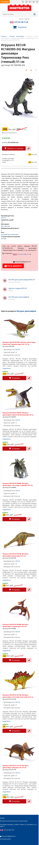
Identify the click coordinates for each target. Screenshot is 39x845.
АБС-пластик (5, 226)
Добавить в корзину (15, 148)
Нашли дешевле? (10, 133)
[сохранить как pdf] (36, 70)
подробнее (6, 368)
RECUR (3, 218)
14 (2, 222)
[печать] (31, 70)
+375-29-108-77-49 (20, 22)
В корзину (16, 378)
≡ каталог (5, 2)
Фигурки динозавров (17, 36)
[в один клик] (28, 148)
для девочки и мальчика (9, 234)
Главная (3, 36)
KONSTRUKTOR (19, 8)
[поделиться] (26, 70)
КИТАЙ (3, 239)
